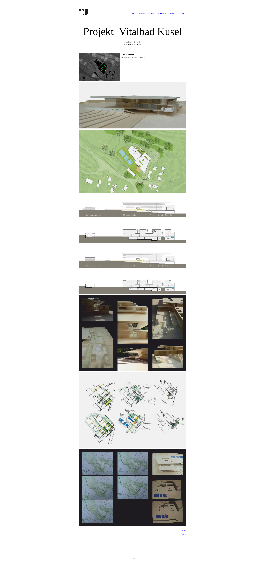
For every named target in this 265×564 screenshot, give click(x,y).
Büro (172, 13)
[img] (88, 7)
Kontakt (181, 13)
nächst (184, 534)
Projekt (184, 530)
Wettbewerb (142, 13)
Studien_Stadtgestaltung (158, 13)
